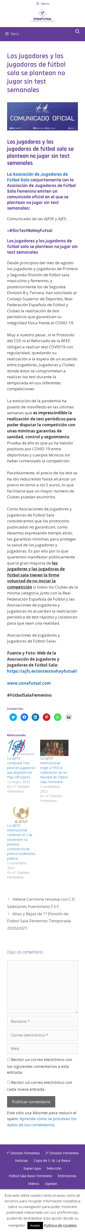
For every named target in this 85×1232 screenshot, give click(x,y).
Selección (54, 1168)
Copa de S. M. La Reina (52, 1160)
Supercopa (32, 1168)
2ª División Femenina (62, 1153)
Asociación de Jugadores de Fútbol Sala (37, 177)
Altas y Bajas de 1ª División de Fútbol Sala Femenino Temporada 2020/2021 (39, 921)
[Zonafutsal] (42, 15)
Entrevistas (67, 1175)
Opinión (51, 1183)
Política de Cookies (60, 1225)
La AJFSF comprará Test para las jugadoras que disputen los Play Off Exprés (21, 767)
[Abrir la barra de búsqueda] (77, 32)
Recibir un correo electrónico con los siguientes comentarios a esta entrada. (39, 1066)
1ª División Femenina (23, 1153)
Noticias (21, 1160)
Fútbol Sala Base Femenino (30, 1175)
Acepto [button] (35, 1225)
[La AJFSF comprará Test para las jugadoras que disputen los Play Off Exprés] (21, 748)
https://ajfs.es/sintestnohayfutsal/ (42, 671)
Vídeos (33, 1183)
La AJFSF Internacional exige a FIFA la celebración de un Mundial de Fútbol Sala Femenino (54, 770)
